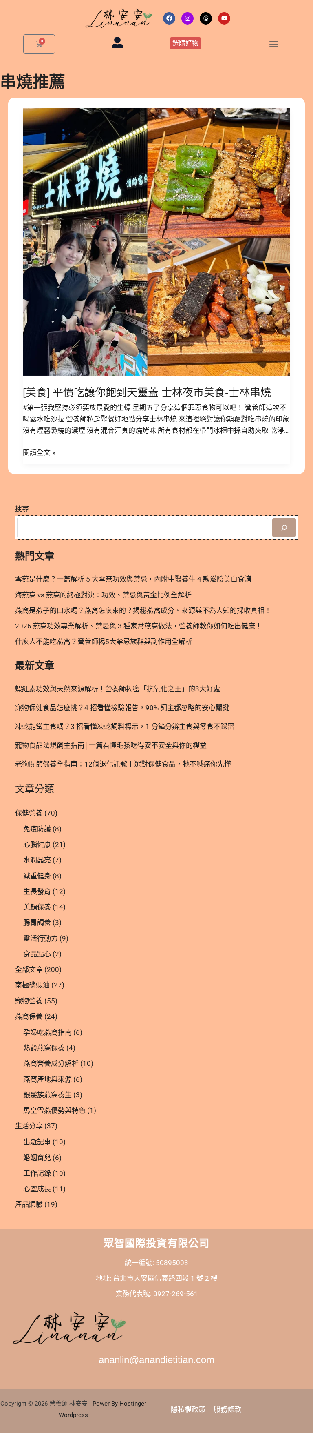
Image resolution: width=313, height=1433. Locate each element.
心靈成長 (37, 1189)
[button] (273, 44)
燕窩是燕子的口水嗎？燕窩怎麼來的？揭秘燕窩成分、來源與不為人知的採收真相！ (143, 610)
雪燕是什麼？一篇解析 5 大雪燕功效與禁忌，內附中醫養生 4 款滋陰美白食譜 (133, 579)
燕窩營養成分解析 (51, 1063)
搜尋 (22, 509)
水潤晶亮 (37, 860)
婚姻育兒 (37, 1158)
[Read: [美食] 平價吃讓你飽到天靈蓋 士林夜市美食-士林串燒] (156, 241)
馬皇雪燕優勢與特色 (54, 1110)
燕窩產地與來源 (47, 1079)
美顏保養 (37, 907)
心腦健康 (37, 844)
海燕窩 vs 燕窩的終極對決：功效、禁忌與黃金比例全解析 (103, 595)
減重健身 (37, 876)
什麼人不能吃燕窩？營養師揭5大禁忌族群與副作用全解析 (103, 641)
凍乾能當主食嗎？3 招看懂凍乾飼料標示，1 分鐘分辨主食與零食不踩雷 (124, 726)
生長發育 (37, 891)
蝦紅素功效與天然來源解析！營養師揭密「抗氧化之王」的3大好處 (117, 689)
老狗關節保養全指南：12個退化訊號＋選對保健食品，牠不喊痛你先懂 (123, 764)
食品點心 (37, 954)
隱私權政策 (188, 1409)
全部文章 (29, 969)
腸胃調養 (37, 922)
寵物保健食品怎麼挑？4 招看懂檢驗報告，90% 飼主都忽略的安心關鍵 (122, 708)
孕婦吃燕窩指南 (47, 1032)
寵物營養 (29, 1001)
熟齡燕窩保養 (44, 1048)
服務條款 (227, 1409)
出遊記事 (37, 1142)
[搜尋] (284, 527)
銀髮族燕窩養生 (47, 1095)
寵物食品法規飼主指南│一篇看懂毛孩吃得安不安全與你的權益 (111, 745)
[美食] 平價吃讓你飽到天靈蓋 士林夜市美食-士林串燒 (147, 392)
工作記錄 (37, 1173)
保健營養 (29, 813)
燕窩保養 (29, 1016)
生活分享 (29, 1126)
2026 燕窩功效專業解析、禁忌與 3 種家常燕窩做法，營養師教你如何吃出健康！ (138, 626)
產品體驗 (29, 1204)
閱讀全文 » (39, 452)
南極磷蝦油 (32, 985)
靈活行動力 (40, 938)
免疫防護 (37, 829)
